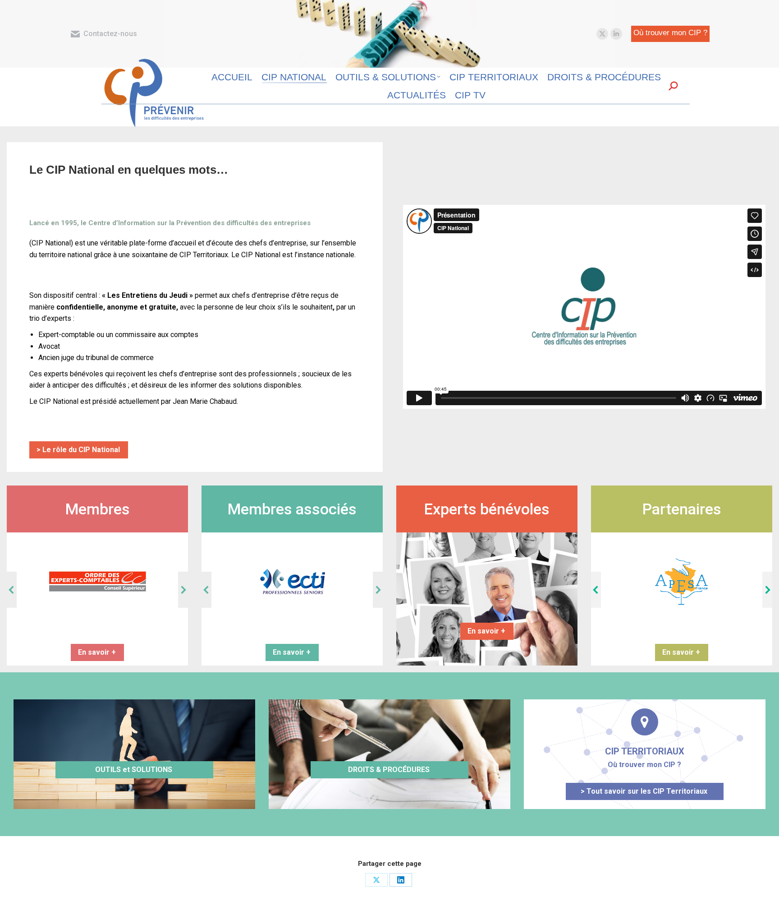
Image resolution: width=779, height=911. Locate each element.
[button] (12, 590)
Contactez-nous (110, 33)
